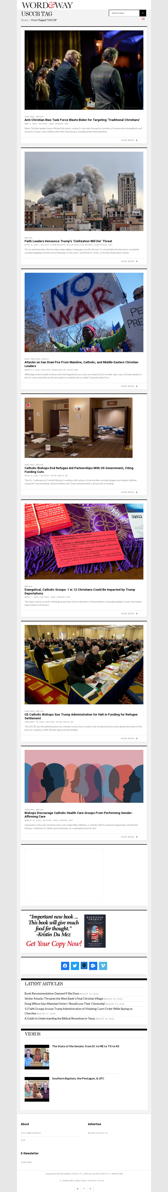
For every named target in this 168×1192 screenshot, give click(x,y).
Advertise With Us (98, 1133)
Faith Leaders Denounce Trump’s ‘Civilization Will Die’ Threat (68, 241)
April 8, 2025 (31, 476)
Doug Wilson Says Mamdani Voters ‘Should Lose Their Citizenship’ (65, 1003)
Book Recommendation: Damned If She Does (52, 993)
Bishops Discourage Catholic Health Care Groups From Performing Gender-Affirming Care (79, 815)
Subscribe (26, 1162)
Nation (39, 117)
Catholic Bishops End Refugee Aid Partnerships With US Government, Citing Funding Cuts (79, 470)
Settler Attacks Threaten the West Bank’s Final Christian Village (64, 998)
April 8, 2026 (31, 245)
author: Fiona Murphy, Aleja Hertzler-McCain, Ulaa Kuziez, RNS (77, 245)
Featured (30, 117)
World (45, 359)
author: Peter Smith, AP (54, 476)
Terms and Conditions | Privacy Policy (83, 1181)
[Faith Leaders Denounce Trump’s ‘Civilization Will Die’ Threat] (84, 191)
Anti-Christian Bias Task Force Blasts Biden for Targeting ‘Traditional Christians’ (82, 120)
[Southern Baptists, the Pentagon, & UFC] (37, 1100)
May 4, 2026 (31, 124)
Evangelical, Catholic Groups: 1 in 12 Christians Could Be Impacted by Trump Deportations (80, 591)
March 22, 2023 (33, 820)
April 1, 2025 (31, 597)
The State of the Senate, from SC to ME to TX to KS (85, 1046)
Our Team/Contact (31, 1133)
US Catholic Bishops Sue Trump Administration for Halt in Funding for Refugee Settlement (81, 716)
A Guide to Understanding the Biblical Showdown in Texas (60, 1018)
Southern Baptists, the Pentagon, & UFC (78, 1078)
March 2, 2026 (32, 370)
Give (23, 1140)
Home (24, 20)
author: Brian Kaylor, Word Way (60, 370)
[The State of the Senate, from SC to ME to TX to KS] (37, 1068)
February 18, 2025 (34, 722)
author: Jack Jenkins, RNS (54, 124)
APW (27, 359)
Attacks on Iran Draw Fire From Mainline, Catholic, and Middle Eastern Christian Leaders (81, 364)
